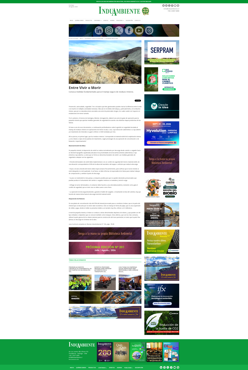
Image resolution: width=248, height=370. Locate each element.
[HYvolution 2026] (161, 133)
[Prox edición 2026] (161, 215)
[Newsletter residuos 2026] (161, 242)
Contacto (137, 20)
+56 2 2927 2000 (74, 355)
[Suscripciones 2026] (161, 160)
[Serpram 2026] (161, 52)
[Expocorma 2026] (161, 188)
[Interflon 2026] (161, 323)
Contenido (97, 20)
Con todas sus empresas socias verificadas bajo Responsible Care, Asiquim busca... (128, 269)
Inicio (71, 20)
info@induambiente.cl (171, 9)
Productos (88, 20)
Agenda (112, 20)
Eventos (105, 20)
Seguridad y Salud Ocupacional (94, 38)
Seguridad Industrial (111, 38)
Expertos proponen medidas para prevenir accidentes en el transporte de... (102, 269)
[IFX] (161, 296)
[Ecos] (161, 106)
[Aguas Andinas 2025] (161, 79)
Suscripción (129, 20)
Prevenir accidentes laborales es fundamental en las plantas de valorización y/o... (80, 269)
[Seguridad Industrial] (124, 30)
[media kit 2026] (161, 269)
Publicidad (119, 20)
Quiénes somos (79, 20)
